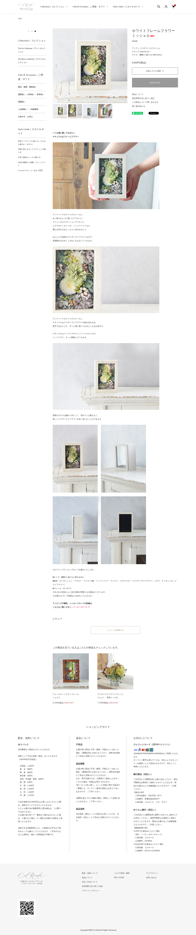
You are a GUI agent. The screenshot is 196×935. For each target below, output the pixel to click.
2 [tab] (32, 31)
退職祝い (21, 102)
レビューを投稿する (115, 630)
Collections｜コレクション (52, 6)
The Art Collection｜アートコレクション (31, 50)
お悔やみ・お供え (25, 117)
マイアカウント (152, 873)
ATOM (121, 878)
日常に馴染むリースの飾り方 (29, 157)
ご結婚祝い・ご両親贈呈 (28, 109)
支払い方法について (90, 882)
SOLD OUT (155, 83)
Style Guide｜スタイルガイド (126, 6)
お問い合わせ (151, 878)
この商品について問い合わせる (145, 102)
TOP (20, 19)
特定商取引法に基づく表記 (143, 98)
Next (123, 66)
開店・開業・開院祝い (27, 87)
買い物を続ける (138, 106)
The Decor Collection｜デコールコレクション (31, 60)
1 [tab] (28, 31)
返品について (137, 94)
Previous (57, 66)
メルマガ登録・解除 (122, 873)
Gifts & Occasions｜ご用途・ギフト (89, 6)
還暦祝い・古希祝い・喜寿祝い (31, 94)
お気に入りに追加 (153, 71)
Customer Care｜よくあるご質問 (30, 170)
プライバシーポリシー (90, 891)
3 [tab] (35, 31)
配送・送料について (90, 873)
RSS (116, 878)
